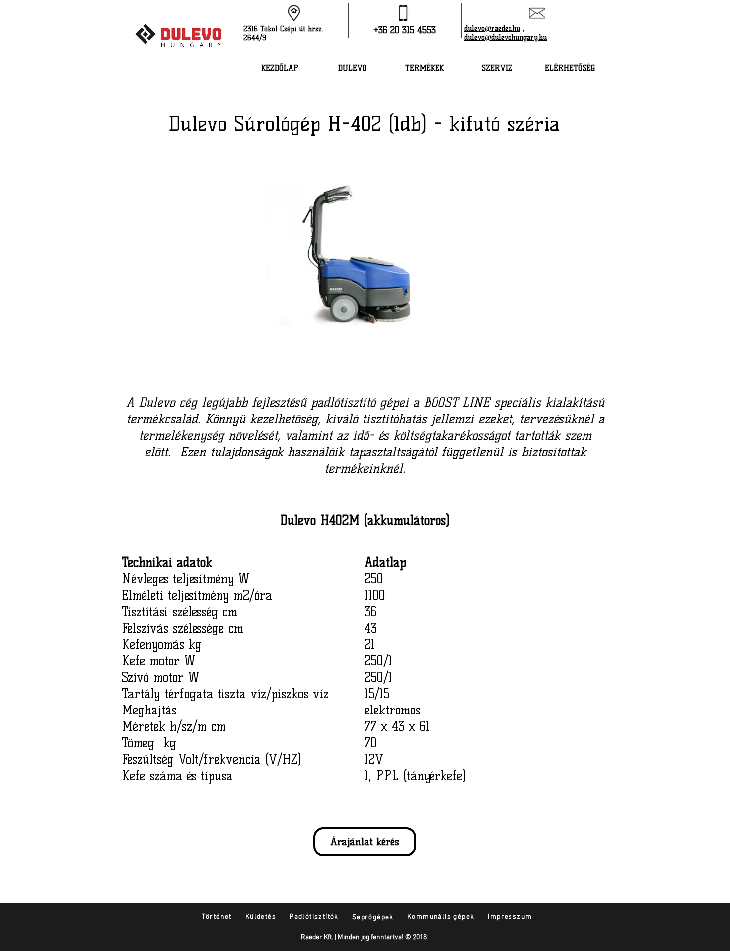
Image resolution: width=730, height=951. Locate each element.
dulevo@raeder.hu (492, 28)
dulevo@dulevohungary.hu (505, 37)
